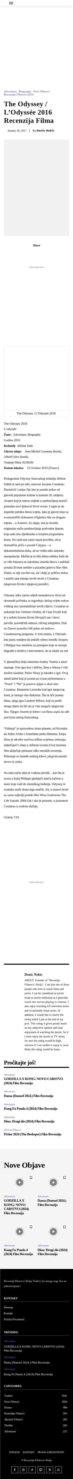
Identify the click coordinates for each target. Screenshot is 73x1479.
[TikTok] (32, 1469)
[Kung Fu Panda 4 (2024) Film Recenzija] (20, 1231)
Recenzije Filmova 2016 (18, 94)
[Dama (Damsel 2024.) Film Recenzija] (53, 1182)
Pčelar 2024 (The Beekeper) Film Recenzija (33, 1134)
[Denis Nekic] (13, 1011)
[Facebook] (23, 254)
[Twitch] (41, 1469)
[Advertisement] (36, 44)
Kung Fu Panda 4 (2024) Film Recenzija (30, 1108)
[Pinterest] (41, 254)
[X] (32, 254)
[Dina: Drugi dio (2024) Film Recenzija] (53, 1231)
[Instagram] (23, 1469)
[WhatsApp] (50, 254)
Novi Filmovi (41, 91)
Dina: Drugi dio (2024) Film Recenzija (29, 1121)
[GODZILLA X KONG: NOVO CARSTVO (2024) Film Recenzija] (20, 1182)
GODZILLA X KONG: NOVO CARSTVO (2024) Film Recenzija (16, 1207)
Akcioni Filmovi (12, 1129)
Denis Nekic (46, 130)
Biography (25, 91)
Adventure (10, 91)
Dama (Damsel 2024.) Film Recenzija (28, 1096)
